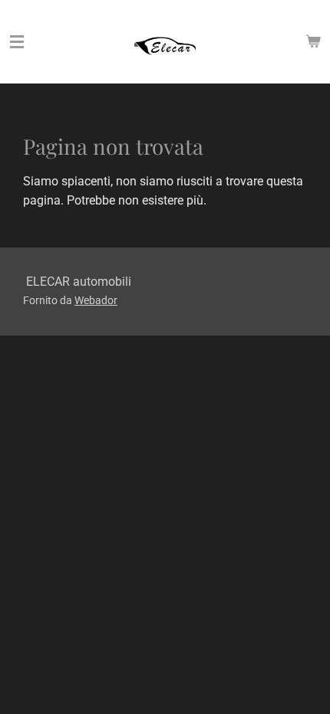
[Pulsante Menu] (17, 42)
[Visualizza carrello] (313, 42)
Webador (95, 300)
